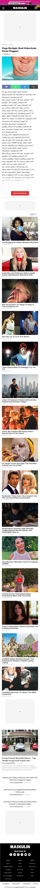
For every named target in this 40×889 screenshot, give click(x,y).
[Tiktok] (22, 854)
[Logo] (20, 8)
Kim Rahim (7, 54)
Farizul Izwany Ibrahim (8, 763)
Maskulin (4, 44)
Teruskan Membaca (20, 193)
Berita (11, 44)
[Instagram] (14, 854)
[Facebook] (11, 854)
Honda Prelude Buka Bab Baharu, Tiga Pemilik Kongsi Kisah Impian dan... (19, 759)
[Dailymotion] (29, 854)
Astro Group (33, 887)
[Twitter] (18, 854)
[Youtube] (25, 854)
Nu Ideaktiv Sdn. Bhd (18, 887)
